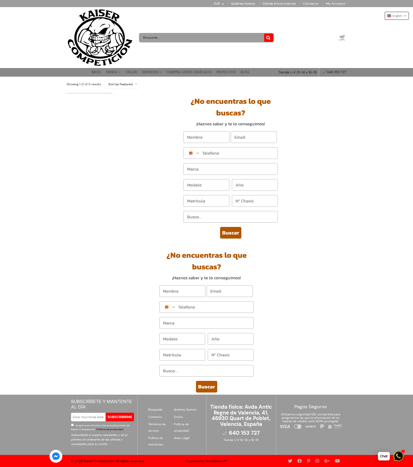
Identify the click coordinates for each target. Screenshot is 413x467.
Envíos (178, 417)
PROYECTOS (226, 72)
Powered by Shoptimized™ (206, 461)
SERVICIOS (150, 72)
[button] (396, 15)
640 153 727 (336, 72)
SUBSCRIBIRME (120, 417)
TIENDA (112, 72)
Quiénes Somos (243, 3)
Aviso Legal (182, 438)
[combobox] (192, 153)
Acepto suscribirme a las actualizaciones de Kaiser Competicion (100, 427)
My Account (335, 3)
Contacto (311, 3)
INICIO (96, 72)
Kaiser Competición (99, 461)
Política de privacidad (109, 429)
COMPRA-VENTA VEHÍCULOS (189, 72)
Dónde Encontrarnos (279, 3)
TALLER (131, 72)
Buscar (230, 232)
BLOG (245, 72)
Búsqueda (155, 409)
